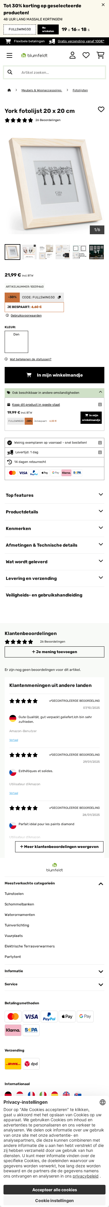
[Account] (72, 55)
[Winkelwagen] (100, 55)
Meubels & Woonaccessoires (42, 90)
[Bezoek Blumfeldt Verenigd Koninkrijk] (66, 1094)
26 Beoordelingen (47, 120)
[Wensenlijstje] (86, 55)
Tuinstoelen (14, 894)
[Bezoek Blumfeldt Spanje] (54, 1094)
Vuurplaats (14, 936)
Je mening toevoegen (56, 652)
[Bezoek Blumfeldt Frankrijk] (31, 1094)
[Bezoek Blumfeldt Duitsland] (8, 1094)
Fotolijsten (80, 90)
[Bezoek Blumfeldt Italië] (43, 1094)
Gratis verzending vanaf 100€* (81, 41)
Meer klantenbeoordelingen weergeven (61, 846)
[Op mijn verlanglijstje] (101, 109)
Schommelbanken (19, 904)
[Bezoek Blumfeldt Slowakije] (77, 1094)
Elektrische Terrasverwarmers (30, 946)
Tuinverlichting (17, 925)
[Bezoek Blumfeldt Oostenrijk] (19, 1094)
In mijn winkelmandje (59, 375)
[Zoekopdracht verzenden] (10, 72)
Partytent (13, 957)
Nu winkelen (48, 29)
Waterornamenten (20, 915)
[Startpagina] (15, 90)
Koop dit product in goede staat (36, 405)
